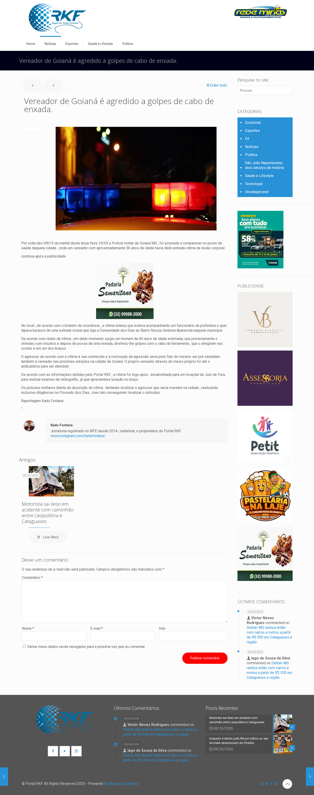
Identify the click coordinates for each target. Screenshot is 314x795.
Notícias (251, 147)
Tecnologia (254, 184)
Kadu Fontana (62, 425)
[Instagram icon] (276, 784)
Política (251, 155)
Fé (247, 138)
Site (162, 628)
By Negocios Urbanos (121, 783)
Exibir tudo (218, 85)
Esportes (252, 130)
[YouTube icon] (271, 784)
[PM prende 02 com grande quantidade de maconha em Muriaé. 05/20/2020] (4, 776)
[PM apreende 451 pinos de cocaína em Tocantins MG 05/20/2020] (310, 776)
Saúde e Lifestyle (259, 176)
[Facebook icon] (266, 784)
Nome (28, 628)
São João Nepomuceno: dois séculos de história (264, 165)
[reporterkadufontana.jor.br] (57, 18)
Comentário (32, 577)
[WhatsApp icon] (261, 784)
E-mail (96, 628)
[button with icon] (53, 751)
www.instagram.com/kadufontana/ (78, 436)
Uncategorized (256, 192)
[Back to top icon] (287, 784)
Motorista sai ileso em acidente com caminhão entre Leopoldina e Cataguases (48, 512)
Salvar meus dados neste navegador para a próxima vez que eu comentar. (86, 646)
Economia (253, 122)
